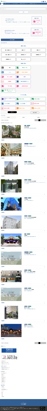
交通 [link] (2, 393)
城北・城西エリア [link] (4, 377)
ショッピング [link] (3, 388)
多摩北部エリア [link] (3, 378)
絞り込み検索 (12, 39)
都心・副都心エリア (8, 49)
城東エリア (23, 49)
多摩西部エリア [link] (3, 381)
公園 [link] (2, 395)
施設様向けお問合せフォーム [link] (23, 3)
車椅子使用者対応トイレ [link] (5, 389)
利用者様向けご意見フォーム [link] (33, 3)
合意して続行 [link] (42, 409)
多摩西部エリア (8, 58)
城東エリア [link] (3, 374)
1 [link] (37, 120)
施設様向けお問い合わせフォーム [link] (6, 367)
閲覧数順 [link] (38, 117)
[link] (43, 2)
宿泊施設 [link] (3, 386)
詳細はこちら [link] (42, 407)
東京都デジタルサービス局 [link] (5, 362)
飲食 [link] (2, 392)
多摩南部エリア (38, 54)
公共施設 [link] (3, 396)
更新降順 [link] (23, 117)
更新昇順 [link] (8, 117)
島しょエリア (23, 58)
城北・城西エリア (8, 54)
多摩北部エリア (23, 54)
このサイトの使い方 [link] (15, 3)
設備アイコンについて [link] (7, 3)
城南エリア (38, 49)
